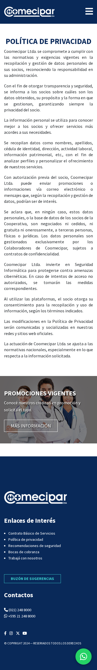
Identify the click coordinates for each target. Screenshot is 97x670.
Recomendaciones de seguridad (34, 545)
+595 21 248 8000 (21, 616)
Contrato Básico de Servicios (31, 533)
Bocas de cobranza (23, 551)
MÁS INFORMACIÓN (31, 426)
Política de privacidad (25, 539)
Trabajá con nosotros (25, 558)
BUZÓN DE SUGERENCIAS (32, 578)
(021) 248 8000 (20, 609)
